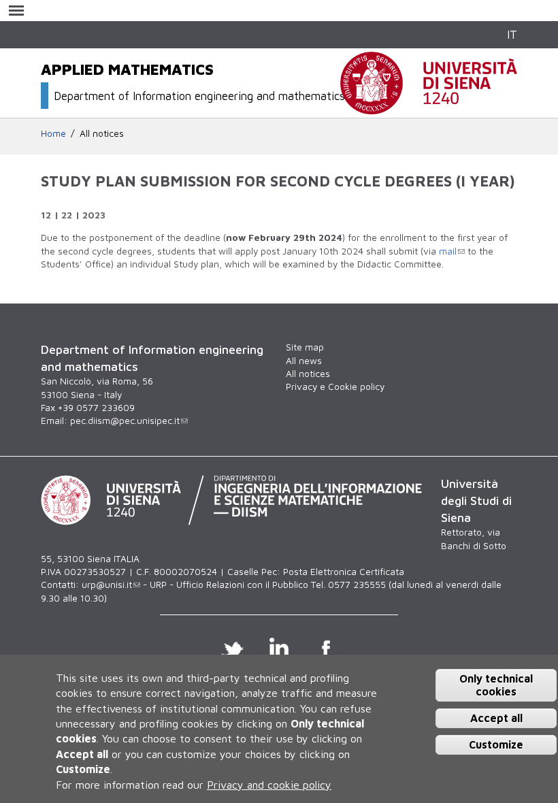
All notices (102, 133)
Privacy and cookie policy (269, 785)
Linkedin (279, 647)
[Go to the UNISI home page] (428, 106)
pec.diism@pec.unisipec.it (125, 420)
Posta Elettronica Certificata (343, 571)
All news (304, 360)
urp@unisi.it (107, 584)
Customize (496, 744)
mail (448, 251)
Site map (305, 347)
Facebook (326, 647)
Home (53, 133)
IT (512, 34)
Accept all (496, 718)
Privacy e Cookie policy (335, 386)
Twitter (232, 647)
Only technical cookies (496, 685)
